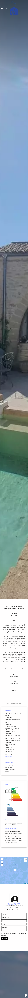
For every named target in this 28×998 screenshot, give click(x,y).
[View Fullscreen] (2, 865)
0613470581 (15, 907)
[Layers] (25, 859)
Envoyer (4, 938)
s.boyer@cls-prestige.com (15, 909)
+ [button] (1, 859)
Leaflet (26, 883)
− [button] (1, 862)
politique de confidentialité (20, 933)
